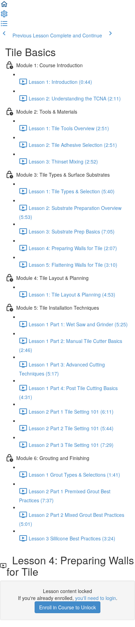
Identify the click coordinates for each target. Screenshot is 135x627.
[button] (4, 6)
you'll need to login (95, 597)
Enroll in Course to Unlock (67, 607)
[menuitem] (4, 15)
